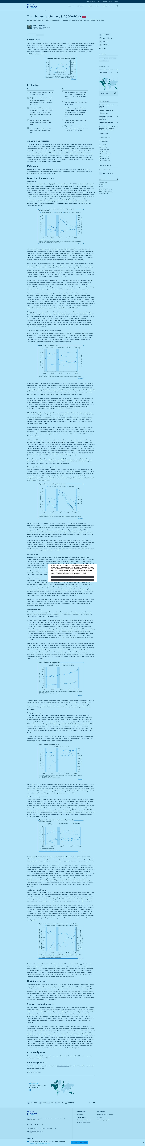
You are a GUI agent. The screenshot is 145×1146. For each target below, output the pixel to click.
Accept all (72, 580)
